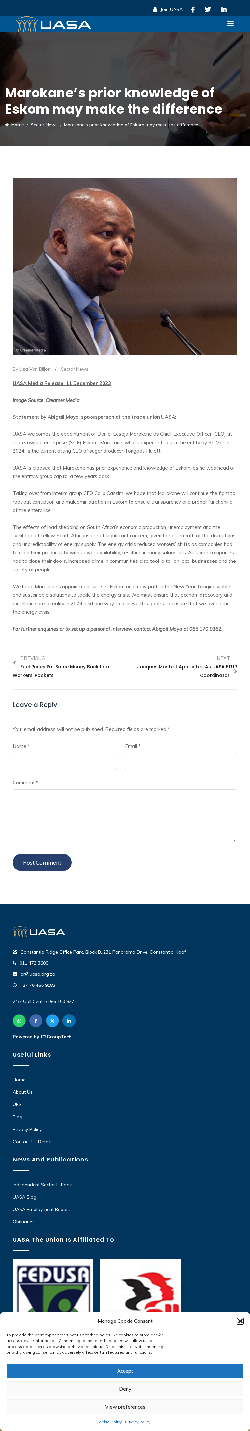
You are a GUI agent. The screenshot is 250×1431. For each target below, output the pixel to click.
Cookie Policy (109, 1421)
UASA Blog (24, 1197)
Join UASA (171, 9)
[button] (240, 1321)
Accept (125, 1371)
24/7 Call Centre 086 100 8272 (45, 1001)
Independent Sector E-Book (42, 1185)
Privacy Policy (137, 1421)
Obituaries (24, 1222)
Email (133, 746)
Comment (25, 783)
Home (19, 1080)
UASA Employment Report (41, 1209)
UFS (17, 1104)
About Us (23, 1092)
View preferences (125, 1407)
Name (21, 746)
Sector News (74, 369)
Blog (17, 1117)
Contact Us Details (33, 1142)
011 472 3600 (34, 963)
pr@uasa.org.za (38, 974)
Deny (125, 1389)
